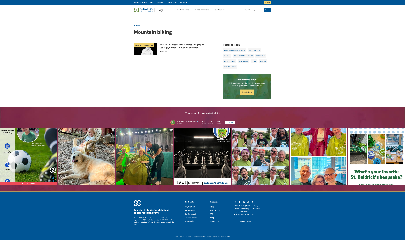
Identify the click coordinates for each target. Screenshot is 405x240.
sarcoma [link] (263, 61)
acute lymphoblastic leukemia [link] (234, 50)
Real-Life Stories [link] (219, 10)
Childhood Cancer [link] (183, 10)
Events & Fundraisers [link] (201, 10)
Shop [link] (151, 2)
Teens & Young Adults (144, 45)
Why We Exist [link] (190, 207)
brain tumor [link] (260, 56)
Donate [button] (267, 2)
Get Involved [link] (190, 210)
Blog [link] (212, 207)
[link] (148, 10)
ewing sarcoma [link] (254, 50)
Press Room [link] (160, 2)
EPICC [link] (254, 61)
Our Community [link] (191, 214)
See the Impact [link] (191, 217)
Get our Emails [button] (245, 221)
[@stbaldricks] (173, 122)
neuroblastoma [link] (229, 61)
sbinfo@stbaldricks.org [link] (245, 214)
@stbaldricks (212, 113)
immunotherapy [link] (230, 67)
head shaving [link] (243, 61)
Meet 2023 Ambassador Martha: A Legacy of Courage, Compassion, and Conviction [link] (181, 46)
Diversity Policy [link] (225, 236)
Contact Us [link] (183, 2)
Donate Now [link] (247, 92)
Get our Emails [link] (172, 2)
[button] (235, 202)
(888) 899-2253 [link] (242, 211)
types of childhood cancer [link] (243, 56)
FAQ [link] (211, 214)
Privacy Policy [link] (216, 236)
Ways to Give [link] (190, 221)
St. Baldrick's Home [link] (140, 2)
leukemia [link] (227, 56)
